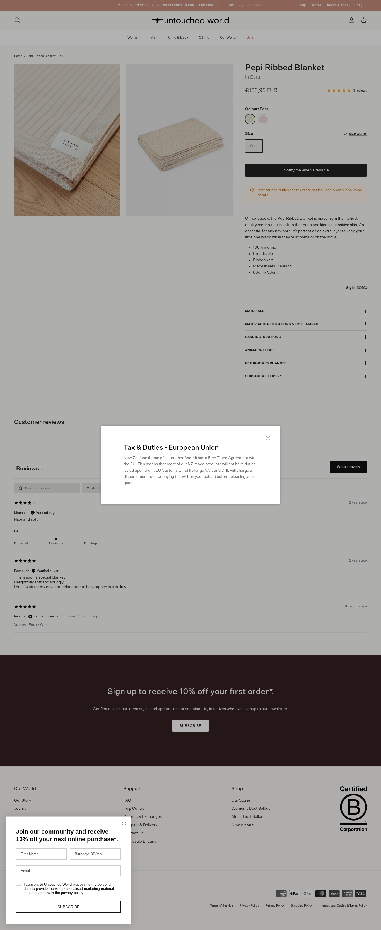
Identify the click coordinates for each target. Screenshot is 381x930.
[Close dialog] (124, 823)
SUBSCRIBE (68, 907)
